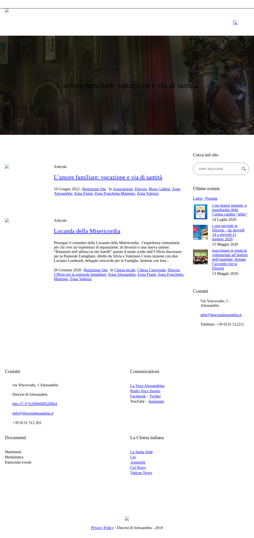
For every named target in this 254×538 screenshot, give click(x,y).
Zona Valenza (148, 193)
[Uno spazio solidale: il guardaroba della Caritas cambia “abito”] (200, 211)
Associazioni (123, 189)
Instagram (156, 401)
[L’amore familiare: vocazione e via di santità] (25, 185)
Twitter (155, 396)
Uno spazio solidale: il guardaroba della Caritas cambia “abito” (229, 209)
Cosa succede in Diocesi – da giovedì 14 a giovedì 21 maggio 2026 (228, 232)
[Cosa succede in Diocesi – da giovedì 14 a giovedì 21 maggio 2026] (200, 232)
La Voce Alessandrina (147, 386)
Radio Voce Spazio (145, 391)
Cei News (138, 467)
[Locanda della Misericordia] (25, 239)
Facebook (138, 396)
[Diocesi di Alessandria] (127, 518)
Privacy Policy (102, 528)
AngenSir (137, 462)
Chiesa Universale (151, 270)
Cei (133, 457)
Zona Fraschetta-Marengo (115, 193)
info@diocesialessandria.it (220, 315)
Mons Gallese (159, 189)
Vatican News (141, 473)
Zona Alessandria (121, 274)
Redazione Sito (94, 189)
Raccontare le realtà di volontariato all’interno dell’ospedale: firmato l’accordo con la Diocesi (230, 259)
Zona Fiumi (83, 193)
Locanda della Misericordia (87, 231)
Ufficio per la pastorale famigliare (80, 274)
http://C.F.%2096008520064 (34, 404)
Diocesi (141, 189)
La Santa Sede (141, 452)
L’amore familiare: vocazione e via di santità (108, 177)
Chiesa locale (124, 270)
